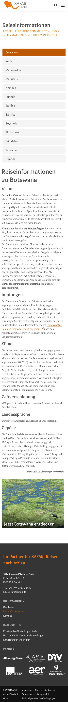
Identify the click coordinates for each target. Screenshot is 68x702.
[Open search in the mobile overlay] (55, 5)
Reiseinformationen (13, 611)
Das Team (8, 607)
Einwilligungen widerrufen (16, 639)
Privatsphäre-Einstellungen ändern (21, 631)
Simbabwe (12, 132)
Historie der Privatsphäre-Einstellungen (23, 635)
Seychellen (12, 123)
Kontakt (7, 615)
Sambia (10, 106)
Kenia (9, 61)
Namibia (11, 88)
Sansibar (11, 114)
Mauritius (12, 79)
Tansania (11, 150)
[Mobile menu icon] (63, 5)
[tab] (34, 52)
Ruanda (10, 97)
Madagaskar (13, 70)
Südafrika (12, 141)
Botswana (12, 52)
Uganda (11, 159)
